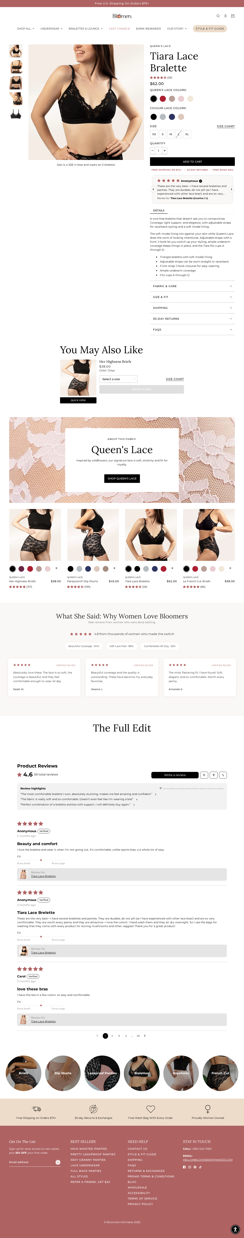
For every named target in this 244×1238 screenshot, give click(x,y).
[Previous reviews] (153, 189)
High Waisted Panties (89, 1148)
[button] (158, 77)
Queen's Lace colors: (168, 90)
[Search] (218, 16)
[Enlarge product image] (86, 102)
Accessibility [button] (139, 1193)
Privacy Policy (140, 1204)
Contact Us (137, 1148)
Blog (132, 1182)
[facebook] (184, 1167)
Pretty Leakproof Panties (93, 1154)
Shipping (135, 1160)
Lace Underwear (85, 1165)
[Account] (225, 16)
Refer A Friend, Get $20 (90, 1182)
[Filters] (214, 775)
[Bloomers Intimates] (122, 16)
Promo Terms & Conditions (151, 1176)
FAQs (132, 1165)
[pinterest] (195, 1167)
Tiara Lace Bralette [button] (43, 876)
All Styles (79, 1176)
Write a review (175, 775)
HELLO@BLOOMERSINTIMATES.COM (208, 1160)
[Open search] (204, 775)
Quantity (157, 143)
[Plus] (164, 150)
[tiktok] (200, 1167)
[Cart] (233, 16)
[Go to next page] (146, 1036)
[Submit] (57, 1162)
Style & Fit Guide (142, 1154)
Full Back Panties (86, 1171)
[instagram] (190, 1167)
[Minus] (152, 150)
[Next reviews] (231, 189)
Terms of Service (142, 1198)
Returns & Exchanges (146, 1171)
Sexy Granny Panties (88, 1160)
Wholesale (137, 1187)
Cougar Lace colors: (168, 108)
